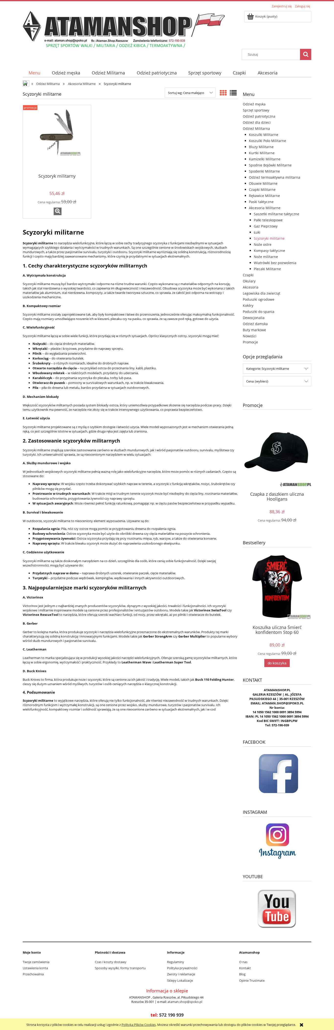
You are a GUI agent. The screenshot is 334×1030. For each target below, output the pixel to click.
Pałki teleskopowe (268, 220)
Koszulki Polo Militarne (267, 140)
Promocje (250, 342)
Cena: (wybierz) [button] (257, 381)
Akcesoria (250, 287)
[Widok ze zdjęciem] (223, 92)
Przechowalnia (33, 974)
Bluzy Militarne (261, 146)
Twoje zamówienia (36, 962)
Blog (242, 974)
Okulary (249, 281)
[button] (58, 211)
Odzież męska (254, 104)
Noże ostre (262, 244)
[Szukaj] (305, 54)
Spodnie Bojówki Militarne (270, 165)
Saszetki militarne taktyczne (276, 214)
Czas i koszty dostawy (110, 962)
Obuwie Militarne (263, 183)
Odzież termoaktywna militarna (274, 177)
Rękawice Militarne (264, 195)
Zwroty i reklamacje (181, 974)
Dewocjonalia (254, 317)
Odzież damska (255, 323)
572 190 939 (171, 1015)
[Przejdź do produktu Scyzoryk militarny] (57, 138)
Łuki (257, 232)
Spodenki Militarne (264, 171)
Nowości (249, 336)
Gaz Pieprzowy (266, 226)
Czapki (248, 275)
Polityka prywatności (182, 968)
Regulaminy (175, 962)
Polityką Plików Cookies (139, 1024)
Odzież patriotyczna (259, 116)
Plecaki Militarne (267, 269)
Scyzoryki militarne (269, 238)
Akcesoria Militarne (264, 208)
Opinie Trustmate (252, 980)
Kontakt (245, 968)
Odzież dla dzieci (257, 122)
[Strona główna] (124, 29)
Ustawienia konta (35, 968)
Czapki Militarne (262, 189)
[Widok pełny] (233, 92)
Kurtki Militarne (262, 153)
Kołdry (248, 305)
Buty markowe (254, 330)
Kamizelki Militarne (264, 159)
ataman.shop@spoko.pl (184, 1001)
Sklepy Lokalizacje (180, 980)
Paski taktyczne (261, 201)
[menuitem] (34, 73)
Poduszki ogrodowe (258, 299)
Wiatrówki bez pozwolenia (275, 262)
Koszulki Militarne (263, 134)
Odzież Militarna (256, 128)
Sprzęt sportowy (256, 110)
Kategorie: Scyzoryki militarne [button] (267, 368)
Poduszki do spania (258, 311)
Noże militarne (266, 256)
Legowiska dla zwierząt (261, 293)
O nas (243, 962)
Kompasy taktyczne (269, 250)
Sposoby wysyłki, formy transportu (120, 968)
